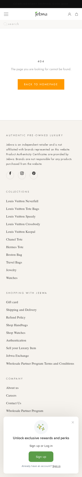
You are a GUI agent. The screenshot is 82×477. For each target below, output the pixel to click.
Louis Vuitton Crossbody (23, 224)
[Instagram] (22, 175)
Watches (11, 277)
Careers (11, 395)
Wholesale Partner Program (24, 410)
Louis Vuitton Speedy (21, 216)
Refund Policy (16, 317)
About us (12, 387)
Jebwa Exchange (17, 355)
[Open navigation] (6, 14)
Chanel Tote (14, 239)
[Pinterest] (34, 175)
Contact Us (13, 403)
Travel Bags (14, 262)
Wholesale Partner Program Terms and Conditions (40, 363)
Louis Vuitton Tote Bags (22, 208)
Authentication (16, 340)
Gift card (12, 302)
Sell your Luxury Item (21, 348)
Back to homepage (41, 84)
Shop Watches (15, 332)
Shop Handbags (17, 325)
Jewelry (11, 270)
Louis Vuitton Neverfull (22, 201)
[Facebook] (10, 175)
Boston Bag (14, 254)
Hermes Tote (14, 247)
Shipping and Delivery (21, 309)
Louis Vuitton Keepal (20, 231)
